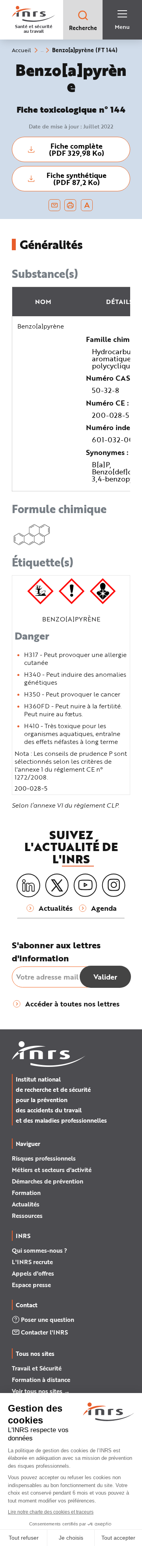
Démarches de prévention (47, 1181)
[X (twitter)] (57, 885)
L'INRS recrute (32, 1261)
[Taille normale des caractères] (87, 205)
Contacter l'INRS (44, 1332)
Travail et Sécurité (37, 1368)
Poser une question (47, 1319)
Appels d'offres (33, 1273)
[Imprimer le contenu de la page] (70, 205)
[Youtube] (85, 885)
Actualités (25, 1204)
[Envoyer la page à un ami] (54, 205)
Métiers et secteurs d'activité (52, 1169)
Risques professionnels (44, 1158)
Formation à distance (41, 1379)
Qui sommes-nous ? (39, 1250)
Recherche (83, 28)
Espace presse (31, 1284)
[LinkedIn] (28, 885)
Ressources (27, 1215)
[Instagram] (113, 885)
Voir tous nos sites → (41, 1391)
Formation (26, 1192)
